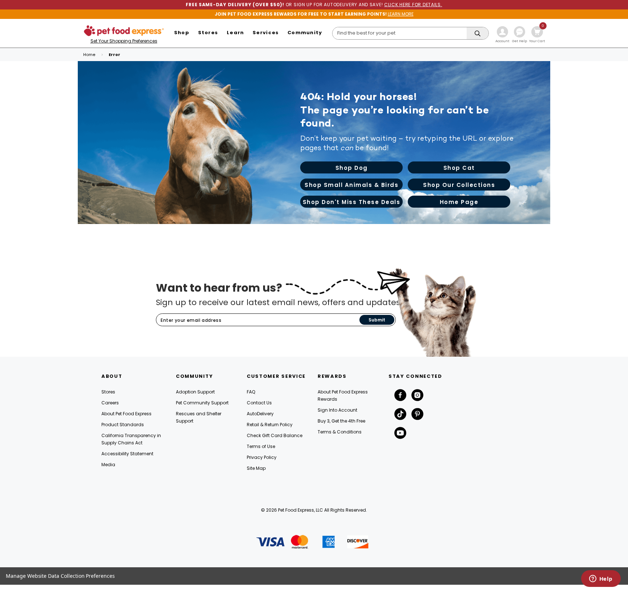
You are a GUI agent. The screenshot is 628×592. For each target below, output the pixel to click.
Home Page (459, 202)
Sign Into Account (337, 410)
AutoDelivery (260, 414)
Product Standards (122, 424)
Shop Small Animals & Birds (351, 185)
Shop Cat (459, 168)
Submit (377, 320)
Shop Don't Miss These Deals (351, 202)
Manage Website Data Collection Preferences (60, 575)
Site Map (256, 468)
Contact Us (259, 403)
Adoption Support (195, 392)
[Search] (477, 33)
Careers (110, 403)
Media (108, 464)
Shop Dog (351, 168)
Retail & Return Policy (270, 424)
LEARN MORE (401, 14)
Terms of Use (261, 446)
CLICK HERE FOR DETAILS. (413, 4)
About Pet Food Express (126, 414)
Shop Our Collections (459, 185)
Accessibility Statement (127, 454)
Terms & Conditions (340, 432)
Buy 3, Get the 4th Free (341, 421)
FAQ (251, 392)
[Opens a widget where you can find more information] (601, 579)
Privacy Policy (262, 457)
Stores (108, 392)
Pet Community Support (202, 403)
